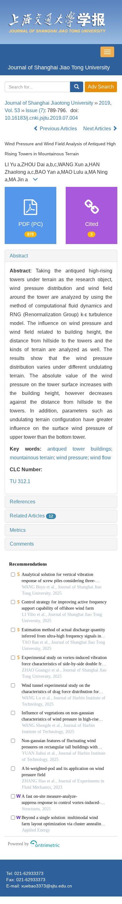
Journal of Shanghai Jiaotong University (49, 103)
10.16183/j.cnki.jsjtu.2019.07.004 (41, 118)
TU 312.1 (20, 481)
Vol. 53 (12, 110)
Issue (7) (35, 110)
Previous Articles (58, 128)
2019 (104, 103)
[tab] (61, 256)
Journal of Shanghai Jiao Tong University (59, 67)
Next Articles (97, 128)
